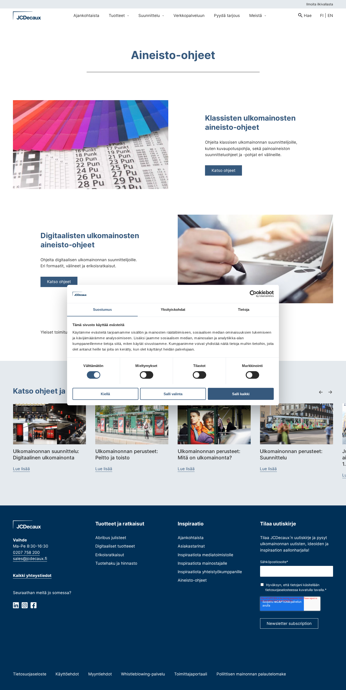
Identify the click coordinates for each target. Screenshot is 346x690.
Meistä (256, 15)
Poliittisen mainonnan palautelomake (251, 673)
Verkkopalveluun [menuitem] (189, 15)
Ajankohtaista (191, 537)
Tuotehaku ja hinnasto (116, 563)
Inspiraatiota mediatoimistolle (205, 554)
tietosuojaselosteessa (281, 590)
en (330, 15)
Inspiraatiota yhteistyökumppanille (210, 571)
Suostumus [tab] (102, 309)
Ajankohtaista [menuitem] (86, 15)
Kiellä (105, 394)
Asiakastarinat (191, 546)
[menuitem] (305, 15)
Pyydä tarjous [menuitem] (227, 15)
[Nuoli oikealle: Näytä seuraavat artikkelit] (330, 392)
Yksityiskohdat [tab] (173, 309)
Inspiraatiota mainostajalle (202, 563)
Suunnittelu (149, 15)
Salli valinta (173, 394)
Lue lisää (21, 468)
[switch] (146, 375)
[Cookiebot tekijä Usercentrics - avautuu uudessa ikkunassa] (253, 293)
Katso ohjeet (223, 170)
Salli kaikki (240, 394)
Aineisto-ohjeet (192, 580)
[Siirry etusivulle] (27, 15)
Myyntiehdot (100, 673)
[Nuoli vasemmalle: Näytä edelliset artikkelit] (321, 392)
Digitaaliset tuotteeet (115, 546)
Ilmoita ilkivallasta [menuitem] (319, 4)
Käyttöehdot (67, 673)
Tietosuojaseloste (29, 673)
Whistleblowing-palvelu (143, 673)
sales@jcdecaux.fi (30, 558)
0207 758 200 (26, 552)
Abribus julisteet (110, 537)
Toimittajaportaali (190, 673)
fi (321, 15)
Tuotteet (117, 15)
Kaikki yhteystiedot (32, 575)
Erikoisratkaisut (109, 554)
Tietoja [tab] (243, 309)
